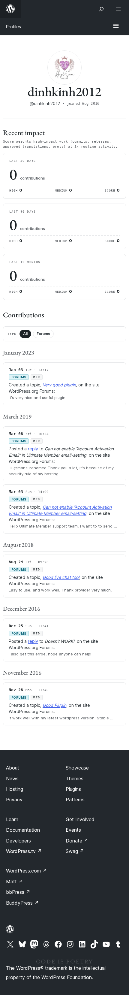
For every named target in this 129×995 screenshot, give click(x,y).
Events (73, 830)
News (12, 779)
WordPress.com (26, 871)
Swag (75, 851)
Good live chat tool (61, 577)
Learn (12, 819)
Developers (18, 841)
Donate (77, 841)
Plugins (73, 789)
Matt (14, 882)
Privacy (14, 800)
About (12, 768)
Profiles (13, 26)
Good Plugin (54, 705)
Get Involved (80, 819)
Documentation (23, 830)
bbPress (18, 892)
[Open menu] (119, 9)
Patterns (75, 800)
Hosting (14, 789)
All (25, 333)
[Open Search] (101, 9)
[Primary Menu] (115, 26)
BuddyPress (22, 903)
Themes (74, 779)
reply (33, 448)
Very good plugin (59, 384)
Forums (43, 333)
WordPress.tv (24, 851)
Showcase (77, 768)
